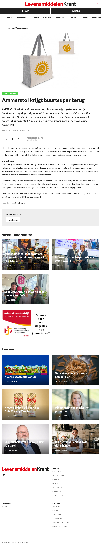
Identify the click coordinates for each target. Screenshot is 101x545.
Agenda (5, 507)
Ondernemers (7, 17)
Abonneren (57, 518)
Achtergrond (58, 495)
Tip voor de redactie (60, 522)
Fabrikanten (22, 17)
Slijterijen (47, 17)
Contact (56, 511)
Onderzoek (59, 17)
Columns (84, 17)
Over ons (56, 507)
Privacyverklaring (60, 526)
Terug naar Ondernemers (16, 28)
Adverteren (57, 514)
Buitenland (72, 17)
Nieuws (25, 11)
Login (97, 4)
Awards (76, 11)
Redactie (6, 130)
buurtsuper (13, 220)
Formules (35, 17)
